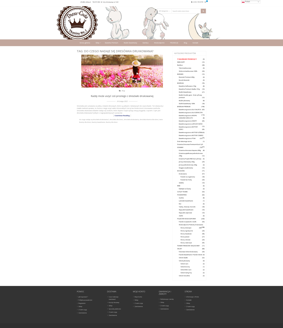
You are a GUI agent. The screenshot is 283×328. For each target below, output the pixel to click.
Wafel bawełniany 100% (187, 104)
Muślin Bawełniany (130, 43)
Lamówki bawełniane (186, 201)
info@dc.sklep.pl (85, 2)
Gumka (181, 198)
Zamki (181, 216)
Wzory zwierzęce (186, 243)
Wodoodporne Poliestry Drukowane (191, 225)
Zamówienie (82, 313)
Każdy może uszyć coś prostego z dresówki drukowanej (122, 96)
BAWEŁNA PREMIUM (183, 107)
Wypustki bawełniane (186, 210)
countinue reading (122, 115)
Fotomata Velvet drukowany (188, 252)
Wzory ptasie (185, 237)
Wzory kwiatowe (186, 234)
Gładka (181, 183)
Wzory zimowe (185, 240)
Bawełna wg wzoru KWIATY (188, 121)
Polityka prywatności (85, 300)
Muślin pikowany (184, 101)
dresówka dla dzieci (116, 119)
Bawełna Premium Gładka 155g (189, 89)
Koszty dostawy (114, 302)
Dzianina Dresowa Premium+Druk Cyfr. (190, 144)
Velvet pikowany (184, 261)
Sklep (97, 43)
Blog (185, 43)
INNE (178, 186)
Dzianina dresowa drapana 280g (190, 150)
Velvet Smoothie (184, 276)
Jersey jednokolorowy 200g (188, 165)
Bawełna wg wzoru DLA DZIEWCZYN (191, 113)
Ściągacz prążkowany (186, 168)
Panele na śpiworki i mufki (187, 222)
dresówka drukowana (131, 119)
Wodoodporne (159, 43)
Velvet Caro (184, 264)
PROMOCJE (174, 43)
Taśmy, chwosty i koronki (187, 207)
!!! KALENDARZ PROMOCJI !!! (187, 59)
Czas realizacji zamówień (113, 298)
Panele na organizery (188, 177)
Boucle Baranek (184, 80)
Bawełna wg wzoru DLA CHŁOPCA (190, 110)
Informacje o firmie (192, 297)
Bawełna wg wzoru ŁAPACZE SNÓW (190, 124)
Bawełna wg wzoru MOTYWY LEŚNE (190, 132)
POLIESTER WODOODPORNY (186, 219)
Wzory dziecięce (186, 228)
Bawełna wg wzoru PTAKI (187, 138)
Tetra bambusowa (185, 68)
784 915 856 (96, 2)
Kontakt (195, 43)
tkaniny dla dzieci (112, 122)
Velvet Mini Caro (186, 270)
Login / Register (198, 2)
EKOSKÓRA (181, 171)
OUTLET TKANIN (182, 192)
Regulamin (82, 303)
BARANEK (180, 74)
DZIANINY (180, 147)
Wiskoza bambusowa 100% (188, 71)
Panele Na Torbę (186, 180)
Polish (247, 2)
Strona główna (85, 43)
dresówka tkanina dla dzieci (149, 119)
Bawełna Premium (111, 43)
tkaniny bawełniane (98, 122)
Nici (180, 204)
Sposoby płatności (115, 309)
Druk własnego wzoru (184, 141)
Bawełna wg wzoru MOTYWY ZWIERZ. (191, 135)
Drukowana (183, 174)
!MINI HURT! (181, 62)
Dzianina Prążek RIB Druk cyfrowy (190, 159)
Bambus (146, 43)
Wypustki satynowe (185, 213)
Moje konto (138, 297)
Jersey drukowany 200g (186, 162)
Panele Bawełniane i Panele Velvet (190, 255)
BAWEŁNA (180, 83)
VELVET (179, 249)
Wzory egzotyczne (187, 231)
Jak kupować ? (83, 297)
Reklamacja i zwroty (167, 299)
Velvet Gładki (183, 258)
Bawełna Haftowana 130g (187, 86)
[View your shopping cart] (205, 2)
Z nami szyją (82, 310)
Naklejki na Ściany (185, 189)
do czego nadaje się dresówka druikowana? (94, 119)
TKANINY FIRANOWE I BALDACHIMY (188, 246)
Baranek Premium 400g (186, 77)
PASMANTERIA (182, 195)
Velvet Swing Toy (186, 273)
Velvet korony (185, 267)
